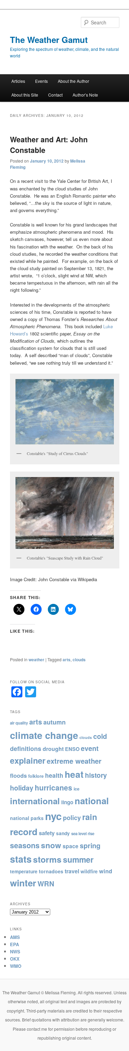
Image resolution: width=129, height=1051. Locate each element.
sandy (63, 833)
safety (47, 833)
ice (76, 789)
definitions (25, 748)
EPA (14, 944)
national (92, 800)
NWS (15, 951)
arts (67, 659)
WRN (45, 883)
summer (78, 859)
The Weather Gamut (49, 39)
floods (18, 775)
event (90, 748)
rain (89, 816)
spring (90, 845)
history (96, 775)
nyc (53, 816)
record (23, 831)
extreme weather (74, 761)
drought (53, 749)
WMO (15, 966)
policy (72, 817)
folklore (36, 776)
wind (105, 871)
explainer (27, 760)
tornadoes (51, 871)
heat (74, 774)
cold (100, 736)
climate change (44, 735)
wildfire (89, 871)
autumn (54, 722)
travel (72, 871)
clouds (79, 659)
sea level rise (82, 834)
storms (47, 859)
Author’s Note (85, 95)
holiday (21, 788)
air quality (19, 723)
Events (41, 81)
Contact (55, 95)
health (54, 775)
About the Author (73, 81)
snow (51, 845)
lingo (67, 802)
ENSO (72, 749)
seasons (25, 845)
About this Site (24, 95)
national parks (27, 818)
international (35, 801)
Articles (18, 81)
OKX (15, 958)
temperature (23, 871)
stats (21, 858)
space (70, 846)
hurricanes (53, 787)
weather (36, 659)
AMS (15, 937)
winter (23, 882)
